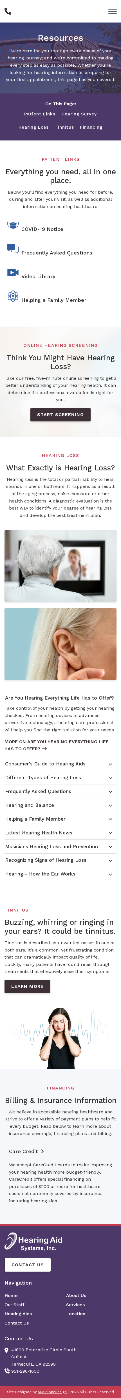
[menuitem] (30, 1295)
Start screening (60, 414)
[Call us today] (8, 11)
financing (91, 127)
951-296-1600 (25, 1371)
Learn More (27, 986)
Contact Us (28, 1264)
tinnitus (64, 127)
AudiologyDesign (52, 1392)
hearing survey (79, 114)
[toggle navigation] (112, 11)
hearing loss (34, 127)
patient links (39, 114)
